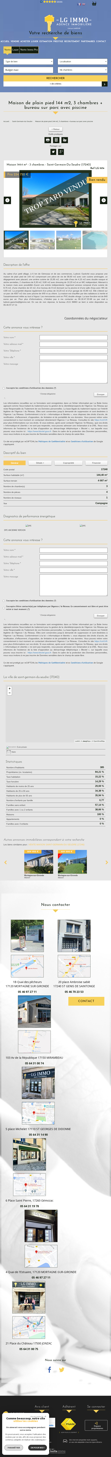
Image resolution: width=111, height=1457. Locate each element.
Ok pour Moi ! (38, 1447)
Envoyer (100, 394)
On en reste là (36, 1416)
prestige (58, 42)
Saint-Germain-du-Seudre (22, 121)
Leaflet (77, 741)
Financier (96, 463)
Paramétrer (14, 1447)
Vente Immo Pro (29, 50)
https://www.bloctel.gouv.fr (39, 431)
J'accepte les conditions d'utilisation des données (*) (31, 388)
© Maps (86, 741)
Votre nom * (9, 337)
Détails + (40, 463)
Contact (101, 42)
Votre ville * (9, 357)
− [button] (10, 693)
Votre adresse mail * (13, 344)
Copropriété (68, 463)
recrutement (72, 42)
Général (14, 463)
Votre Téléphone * (12, 351)
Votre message (10, 364)
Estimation (45, 42)
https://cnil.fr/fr (101, 420)
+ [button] (10, 688)
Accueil (5, 42)
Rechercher (55, 78)
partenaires (88, 42)
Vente (7, 50)
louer (34, 42)
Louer (15, 50)
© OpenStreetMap (98, 741)
